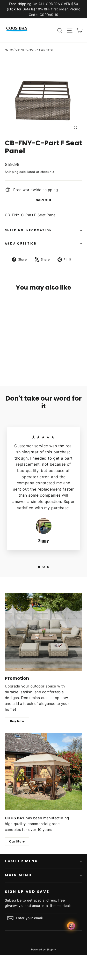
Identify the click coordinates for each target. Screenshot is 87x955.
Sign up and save (27, 891)
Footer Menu (21, 860)
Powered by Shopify (43, 949)
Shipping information (28, 230)
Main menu (18, 875)
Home (9, 49)
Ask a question (21, 244)
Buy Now (17, 721)
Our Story (17, 841)
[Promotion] (43, 632)
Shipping (11, 172)
